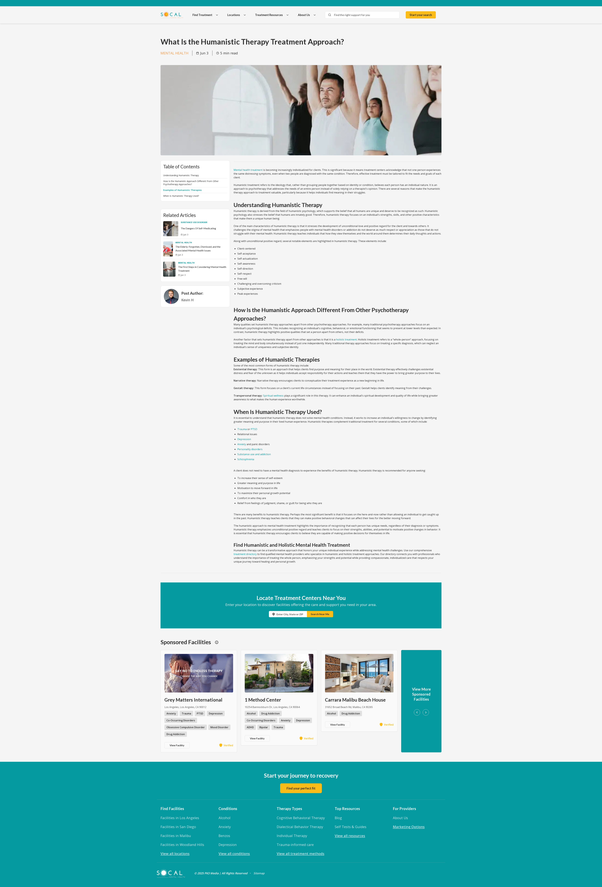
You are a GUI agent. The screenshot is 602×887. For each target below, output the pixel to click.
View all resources (350, 835)
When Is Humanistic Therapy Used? (181, 195)
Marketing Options (409, 826)
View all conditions (234, 853)
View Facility (177, 745)
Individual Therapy (292, 835)
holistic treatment (346, 339)
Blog (338, 817)
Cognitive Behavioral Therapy (301, 817)
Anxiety (241, 444)
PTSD (254, 429)
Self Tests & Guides (350, 826)
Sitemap (258, 873)
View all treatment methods (300, 853)
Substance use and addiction (254, 454)
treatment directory (245, 554)
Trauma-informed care (295, 844)
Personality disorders (249, 449)
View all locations (175, 853)
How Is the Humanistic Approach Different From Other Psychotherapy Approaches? (191, 183)
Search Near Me (320, 614)
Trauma (242, 429)
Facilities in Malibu (176, 835)
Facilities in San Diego (178, 826)
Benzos (224, 835)
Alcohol (224, 817)
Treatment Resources (269, 15)
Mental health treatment (248, 170)
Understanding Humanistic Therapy (181, 175)
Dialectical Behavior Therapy (300, 826)
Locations (233, 15)
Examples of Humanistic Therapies (182, 190)
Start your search (421, 15)
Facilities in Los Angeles (180, 817)
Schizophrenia (245, 459)
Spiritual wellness (273, 395)
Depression (244, 439)
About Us (304, 15)
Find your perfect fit (301, 788)
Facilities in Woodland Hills (182, 844)
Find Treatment (202, 15)
